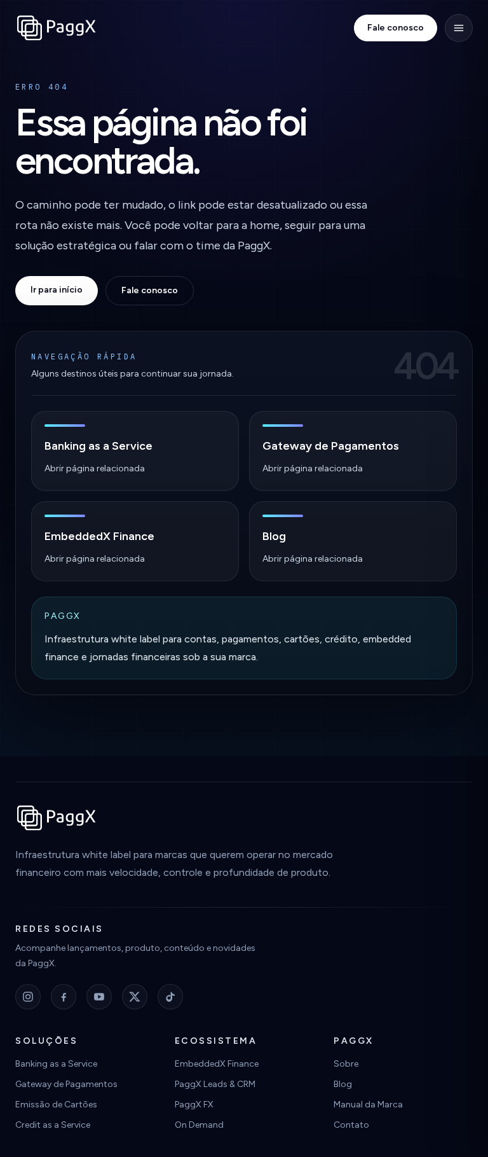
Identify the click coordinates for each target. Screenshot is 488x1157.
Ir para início (56, 289)
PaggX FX (194, 1104)
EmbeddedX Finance (217, 1063)
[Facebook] (63, 996)
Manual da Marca (368, 1104)
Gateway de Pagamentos (66, 1084)
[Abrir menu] (459, 28)
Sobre (346, 1063)
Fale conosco (395, 27)
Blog (343, 1084)
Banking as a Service (56, 1063)
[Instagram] (28, 996)
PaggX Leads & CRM (215, 1084)
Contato (351, 1124)
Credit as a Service (52, 1124)
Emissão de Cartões (56, 1104)
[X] (134, 996)
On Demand (199, 1124)
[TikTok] (170, 996)
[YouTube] (99, 996)
